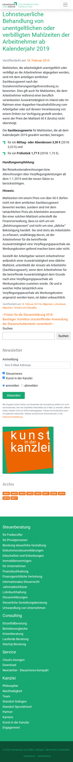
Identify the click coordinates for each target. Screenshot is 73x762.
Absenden (14, 395)
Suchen (8, 328)
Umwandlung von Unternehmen (24, 608)
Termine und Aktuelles (25, 307)
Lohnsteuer (60, 304)
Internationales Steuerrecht (21, 582)
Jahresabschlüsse (15, 587)
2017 (14, 498)
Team (6, 696)
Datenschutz (44, 756)
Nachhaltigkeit (12, 691)
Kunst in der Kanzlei (19, 378)
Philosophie (10, 686)
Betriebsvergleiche (15, 628)
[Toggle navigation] (65, 4)
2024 (22, 493)
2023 (30, 493)
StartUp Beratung (14, 644)
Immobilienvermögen (17, 561)
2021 (46, 493)
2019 (62, 493)
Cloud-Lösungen (14, 660)
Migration (8, 307)
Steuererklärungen (15, 597)
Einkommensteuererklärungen (23, 550)
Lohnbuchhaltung (14, 592)
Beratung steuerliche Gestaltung (24, 545)
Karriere (8, 717)
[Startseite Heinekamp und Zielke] (20, 4)
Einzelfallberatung (15, 623)
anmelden (12, 385)
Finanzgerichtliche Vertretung (22, 576)
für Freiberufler (13, 534)
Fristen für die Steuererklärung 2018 (28, 314)
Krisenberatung (13, 634)
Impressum (29, 756)
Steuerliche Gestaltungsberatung (25, 602)
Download (9, 665)
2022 (38, 493)
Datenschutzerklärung (13, 417)
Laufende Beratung (16, 639)
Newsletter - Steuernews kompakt (26, 670)
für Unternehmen (14, 566)
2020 (54, 493)
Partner (8, 712)
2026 (6, 493)
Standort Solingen (15, 701)
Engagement (11, 727)
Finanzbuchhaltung (15, 571)
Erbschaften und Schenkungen (23, 555)
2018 (6, 498)
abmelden (31, 385)
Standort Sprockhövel (17, 706)
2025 (14, 493)
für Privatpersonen (15, 540)
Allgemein (47, 304)
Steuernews (14, 373)
